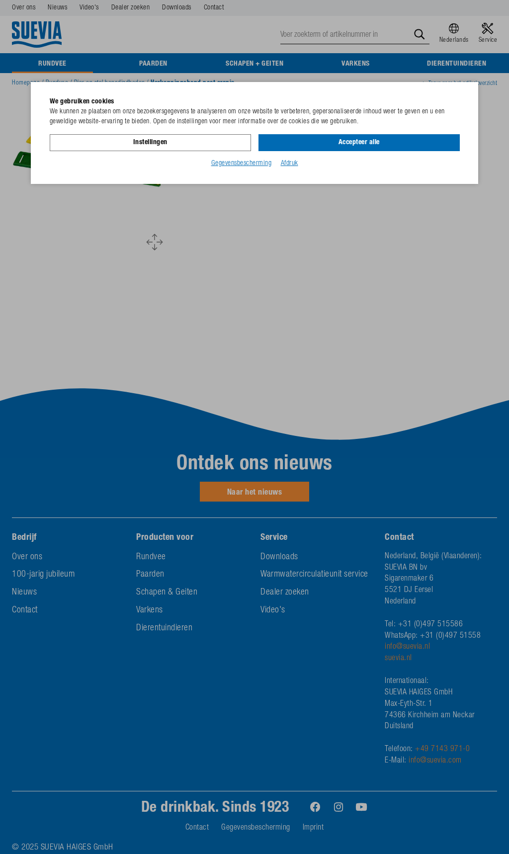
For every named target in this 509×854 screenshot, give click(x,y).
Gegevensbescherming (241, 163)
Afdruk (289, 163)
